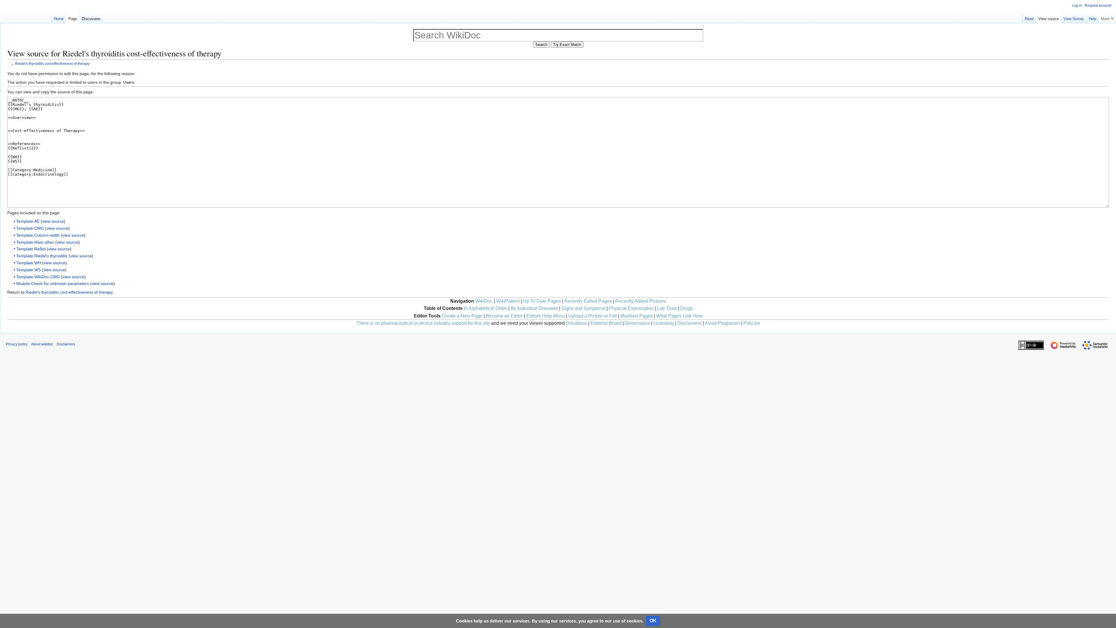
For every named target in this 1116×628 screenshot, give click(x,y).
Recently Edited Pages (588, 301)
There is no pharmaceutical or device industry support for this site (423, 323)
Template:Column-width (38, 235)
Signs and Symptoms (583, 308)
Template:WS (28, 269)
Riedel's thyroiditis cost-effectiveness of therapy (52, 63)
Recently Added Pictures (640, 301)
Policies (751, 323)
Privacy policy (17, 344)
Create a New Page (462, 315)
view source (53, 221)
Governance (637, 323)
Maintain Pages (636, 315)
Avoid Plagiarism (722, 323)
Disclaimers (689, 323)
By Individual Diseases (534, 308)
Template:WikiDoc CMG (38, 276)
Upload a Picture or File (592, 315)
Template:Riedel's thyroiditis (41, 256)
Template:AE (28, 221)
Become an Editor (504, 315)
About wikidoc (42, 344)
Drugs (686, 308)
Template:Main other (35, 242)
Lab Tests (667, 308)
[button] (1107, 17)
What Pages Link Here (679, 315)
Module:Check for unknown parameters (52, 283)
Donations (576, 323)
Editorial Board (606, 323)
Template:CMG (30, 228)
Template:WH (28, 263)
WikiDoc (484, 301)
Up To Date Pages (542, 301)
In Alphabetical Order (485, 308)
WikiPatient (508, 301)
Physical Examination (631, 308)
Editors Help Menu (545, 315)
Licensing (664, 323)
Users (128, 82)
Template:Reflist (31, 249)
